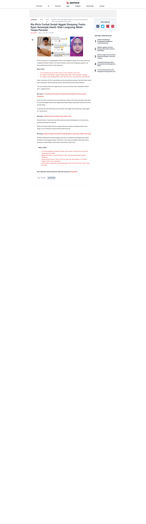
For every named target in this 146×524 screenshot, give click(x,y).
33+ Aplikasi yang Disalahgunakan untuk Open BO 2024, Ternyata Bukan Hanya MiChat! (65, 76)
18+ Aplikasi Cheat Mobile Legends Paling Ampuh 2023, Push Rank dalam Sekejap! (63, 74)
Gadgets (78, 6)
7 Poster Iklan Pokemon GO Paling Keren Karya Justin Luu (106, 70)
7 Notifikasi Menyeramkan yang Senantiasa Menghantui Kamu (106, 63)
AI (48, 6)
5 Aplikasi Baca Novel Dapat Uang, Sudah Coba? (57, 116)
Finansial (58, 6)
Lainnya (102, 6)
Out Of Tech (51, 178)
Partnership (90, 6)
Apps (67, 6)
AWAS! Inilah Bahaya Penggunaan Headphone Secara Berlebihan (104, 41)
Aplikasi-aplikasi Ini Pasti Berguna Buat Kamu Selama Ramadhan (105, 48)
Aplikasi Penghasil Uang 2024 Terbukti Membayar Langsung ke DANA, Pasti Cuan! (67, 133)
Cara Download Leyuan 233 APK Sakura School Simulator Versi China (60, 73)
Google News (74, 171)
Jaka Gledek (34, 33)
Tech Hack (39, 6)
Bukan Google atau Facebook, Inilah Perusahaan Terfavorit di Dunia (106, 56)
